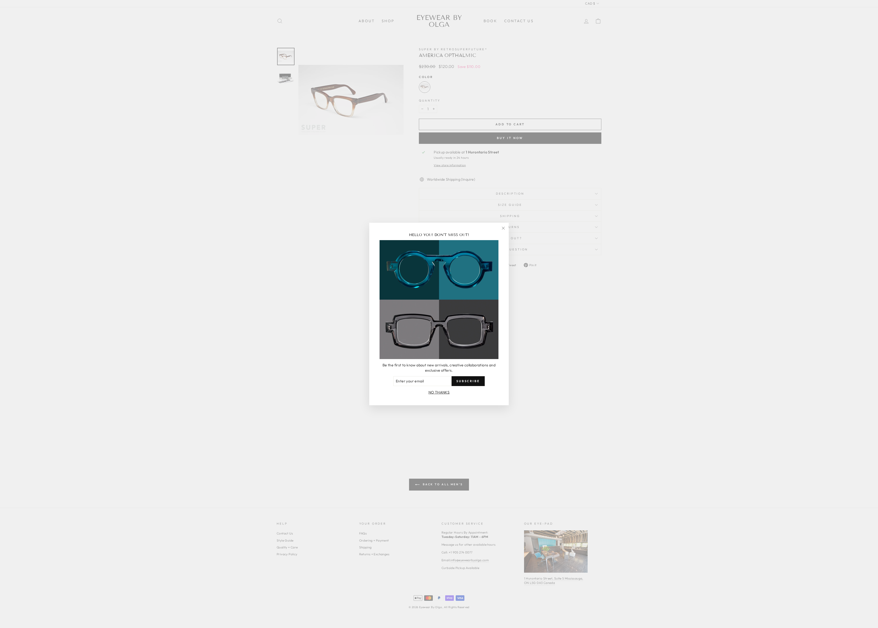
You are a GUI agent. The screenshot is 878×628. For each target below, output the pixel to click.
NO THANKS (439, 392)
